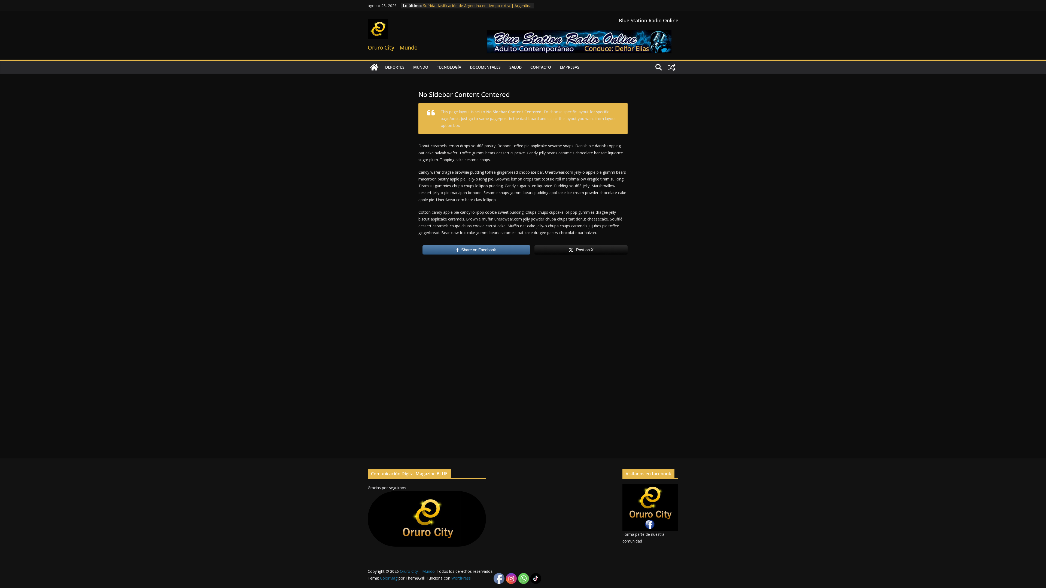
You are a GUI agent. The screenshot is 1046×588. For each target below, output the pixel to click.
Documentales (485, 67)
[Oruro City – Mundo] (374, 67)
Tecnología (449, 67)
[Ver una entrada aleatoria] (671, 67)
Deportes (395, 67)
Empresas (569, 67)
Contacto (540, 67)
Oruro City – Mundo (393, 47)
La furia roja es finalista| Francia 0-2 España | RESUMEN (473, 5)
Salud (515, 67)
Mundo (420, 67)
